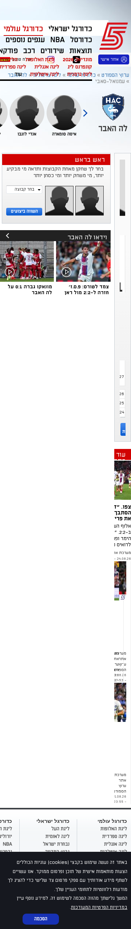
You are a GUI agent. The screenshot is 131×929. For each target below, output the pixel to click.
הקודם (85, 109)
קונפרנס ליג (80, 66)
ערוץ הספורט (114, 35)
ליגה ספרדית (114, 836)
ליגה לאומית (57, 836)
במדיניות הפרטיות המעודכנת (99, 907)
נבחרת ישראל (56, 844)
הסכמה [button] (40, 919)
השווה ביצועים (24, 211)
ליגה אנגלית (47, 66)
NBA (7, 844)
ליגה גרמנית (79, 74)
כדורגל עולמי (23, 29)
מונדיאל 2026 (77, 59)
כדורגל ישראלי (70, 29)
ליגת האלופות (40, 59)
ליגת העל (60, 829)
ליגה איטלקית (44, 74)
